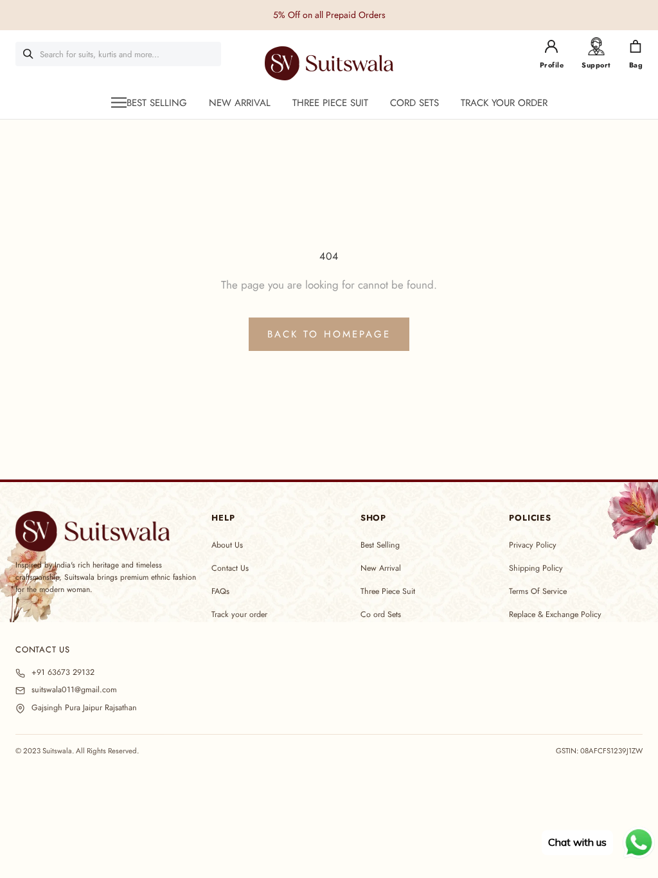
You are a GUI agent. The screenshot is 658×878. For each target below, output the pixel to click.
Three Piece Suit (387, 591)
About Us (227, 545)
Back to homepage (329, 334)
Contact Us (230, 568)
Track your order (239, 614)
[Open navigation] (119, 102)
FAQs (220, 591)
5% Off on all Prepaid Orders (329, 14)
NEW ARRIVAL (240, 103)
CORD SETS (414, 103)
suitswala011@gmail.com (74, 690)
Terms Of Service (538, 591)
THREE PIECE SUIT (330, 103)
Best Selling (380, 545)
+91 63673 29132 (62, 672)
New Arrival (380, 568)
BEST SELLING (157, 103)
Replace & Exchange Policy (555, 614)
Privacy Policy (532, 545)
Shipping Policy (536, 568)
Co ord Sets (380, 614)
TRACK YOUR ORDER (504, 103)
